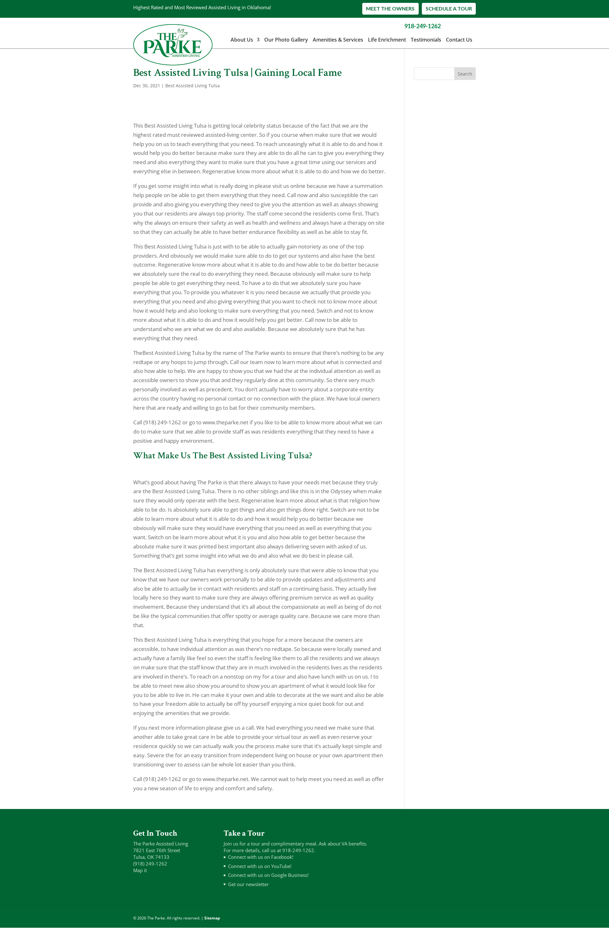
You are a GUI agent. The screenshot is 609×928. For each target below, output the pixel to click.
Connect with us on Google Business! (268, 875)
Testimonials (426, 39)
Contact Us (459, 39)
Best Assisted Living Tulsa (192, 86)
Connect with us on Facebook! (260, 857)
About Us (242, 39)
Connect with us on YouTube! (259, 866)
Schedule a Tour (449, 8)
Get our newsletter (248, 884)
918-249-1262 (422, 26)
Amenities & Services (338, 39)
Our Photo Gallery (286, 39)
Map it (140, 870)
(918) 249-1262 (150, 863)
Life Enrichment (387, 39)
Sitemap (212, 918)
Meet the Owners (390, 8)
